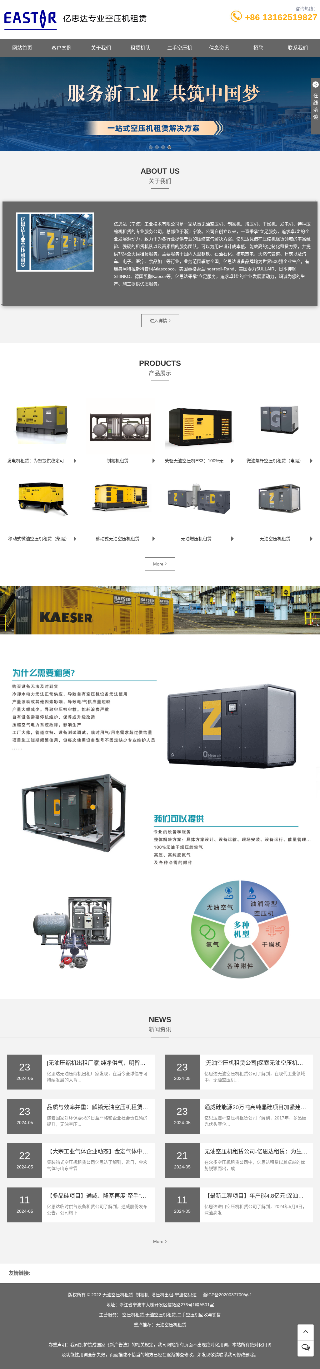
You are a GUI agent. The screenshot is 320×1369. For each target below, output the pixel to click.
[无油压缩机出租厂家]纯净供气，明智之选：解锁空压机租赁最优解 (130, 1063)
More (158, 563)
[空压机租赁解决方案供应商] (160, 104)
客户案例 (62, 48)
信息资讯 (219, 48)
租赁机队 (140, 48)
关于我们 (101, 48)
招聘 (258, 48)
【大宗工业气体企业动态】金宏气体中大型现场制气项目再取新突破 (131, 1151)
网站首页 (22, 48)
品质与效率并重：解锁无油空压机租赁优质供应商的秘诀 (117, 1107)
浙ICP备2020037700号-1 (227, 1294)
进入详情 (158, 320)
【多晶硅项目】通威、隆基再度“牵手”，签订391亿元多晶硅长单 (126, 1196)
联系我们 (298, 48)
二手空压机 (179, 48)
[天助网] (160, 1334)
